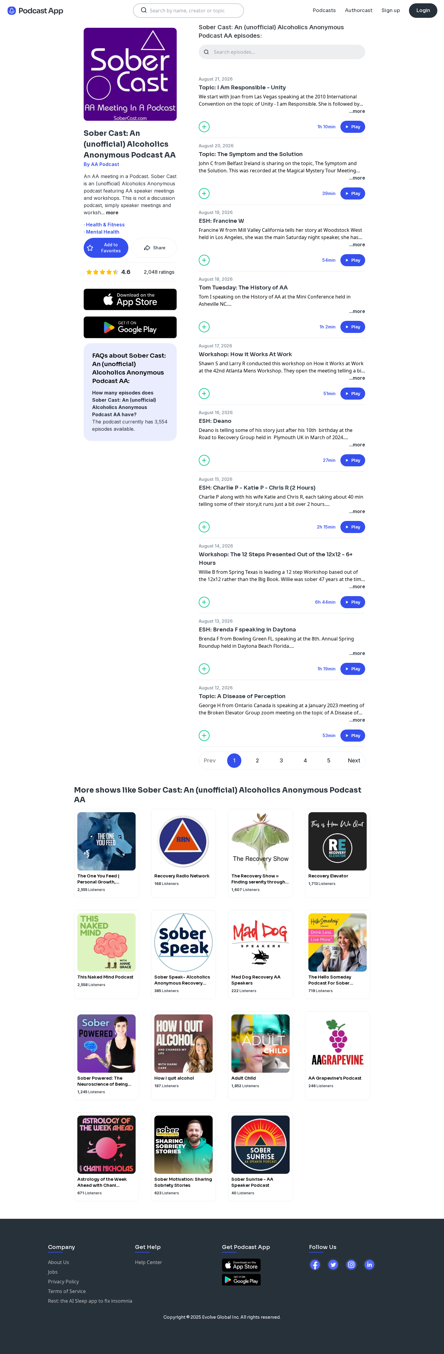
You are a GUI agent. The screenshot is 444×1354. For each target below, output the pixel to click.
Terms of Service (67, 1291)
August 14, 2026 (216, 545)
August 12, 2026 (216, 687)
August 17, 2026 (215, 345)
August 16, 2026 (216, 412)
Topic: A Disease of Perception (242, 696)
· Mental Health (101, 232)
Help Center (148, 1262)
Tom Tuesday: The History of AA (243, 287)
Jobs (53, 1272)
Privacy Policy (63, 1281)
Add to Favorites (111, 247)
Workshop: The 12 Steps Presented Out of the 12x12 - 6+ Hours (275, 558)
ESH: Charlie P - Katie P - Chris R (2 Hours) (257, 487)
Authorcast (358, 10)
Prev (210, 760)
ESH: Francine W (221, 221)
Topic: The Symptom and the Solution (251, 154)
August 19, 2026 (216, 212)
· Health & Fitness (104, 225)
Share (159, 247)
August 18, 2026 (216, 279)
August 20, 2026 (216, 145)
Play (355, 126)
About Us (58, 1262)
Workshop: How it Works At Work (245, 354)
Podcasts (324, 10)
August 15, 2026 (215, 479)
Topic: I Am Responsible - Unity (242, 87)
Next (354, 760)
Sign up (390, 10)
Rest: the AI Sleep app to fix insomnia (90, 1301)
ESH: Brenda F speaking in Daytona (247, 629)
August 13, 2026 (216, 621)
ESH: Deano (215, 421)
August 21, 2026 (216, 78)
